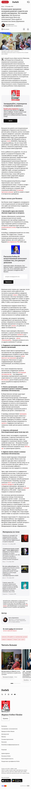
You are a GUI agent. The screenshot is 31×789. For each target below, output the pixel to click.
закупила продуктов (7, 484)
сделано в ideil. (25, 785)
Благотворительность (7, 758)
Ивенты (3, 736)
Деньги (4, 577)
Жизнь (2, 6)
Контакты (4, 726)
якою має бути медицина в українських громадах (11, 673)
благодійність (11, 636)
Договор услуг (5, 734)
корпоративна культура (21, 636)
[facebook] (5, 694)
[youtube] (14, 694)
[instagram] (8, 694)
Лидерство (5, 594)
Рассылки (4, 742)
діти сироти (22, 639)
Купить (5, 718)
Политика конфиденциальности (10, 744)
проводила (23, 414)
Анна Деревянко (9, 24)
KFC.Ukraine (5, 379)
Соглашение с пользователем (9, 728)
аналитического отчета (8, 227)
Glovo (10, 482)
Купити (10, 120)
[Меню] (28, 2)
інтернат (15, 639)
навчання (4, 636)
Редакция (4, 749)
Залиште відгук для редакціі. (10, 630)
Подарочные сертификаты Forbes (10, 761)
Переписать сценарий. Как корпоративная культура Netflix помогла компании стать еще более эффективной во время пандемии (11, 538)
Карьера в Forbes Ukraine (7, 731)
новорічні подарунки (7, 639)
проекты (4, 423)
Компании (5, 543)
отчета (9, 141)
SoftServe (20, 334)
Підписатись (8, 282)
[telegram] (11, 694)
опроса (15, 295)
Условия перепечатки (7, 739)
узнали (14, 325)
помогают (26, 488)
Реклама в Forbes (6, 756)
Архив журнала (5, 753)
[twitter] (2, 694)
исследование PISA (14, 242)
